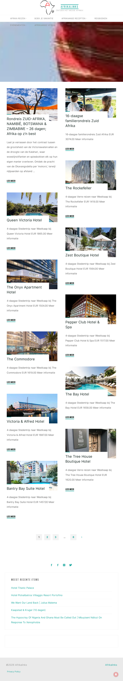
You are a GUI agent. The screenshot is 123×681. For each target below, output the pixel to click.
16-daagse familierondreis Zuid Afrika (82, 121)
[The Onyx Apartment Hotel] (32, 274)
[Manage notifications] (116, 674)
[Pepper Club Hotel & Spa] (91, 309)
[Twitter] (70, 565)
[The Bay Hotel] (91, 381)
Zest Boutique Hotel (82, 255)
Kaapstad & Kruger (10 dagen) (28, 610)
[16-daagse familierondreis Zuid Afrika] (91, 103)
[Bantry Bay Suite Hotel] (32, 475)
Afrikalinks (69, 7)
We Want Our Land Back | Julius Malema (34, 602)
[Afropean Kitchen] (57, 565)
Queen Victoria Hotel (24, 220)
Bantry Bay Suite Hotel (26, 488)
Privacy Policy (13, 671)
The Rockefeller (79, 188)
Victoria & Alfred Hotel (25, 421)
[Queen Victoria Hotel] (32, 207)
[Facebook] (51, 565)
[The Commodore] (32, 346)
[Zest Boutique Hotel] (91, 242)
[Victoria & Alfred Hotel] (32, 408)
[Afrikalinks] (47, 7)
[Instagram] (64, 565)
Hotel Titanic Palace (22, 587)
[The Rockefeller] (91, 175)
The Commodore (21, 359)
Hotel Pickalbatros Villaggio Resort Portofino (37, 595)
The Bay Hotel (77, 394)
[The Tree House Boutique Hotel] (91, 443)
